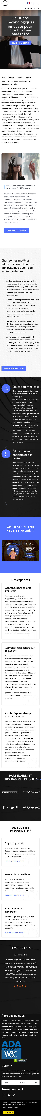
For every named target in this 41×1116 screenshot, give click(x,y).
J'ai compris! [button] (8, 1112)
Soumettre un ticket (13, 861)
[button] (3, 550)
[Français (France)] (29, 3)
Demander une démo (13, 895)
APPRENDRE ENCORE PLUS (16, 231)
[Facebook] (4, 1095)
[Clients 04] (9, 807)
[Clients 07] (31, 792)
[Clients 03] (9, 792)
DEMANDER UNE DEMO (20, 43)
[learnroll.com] (5, 3)
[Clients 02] (31, 807)
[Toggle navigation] (38, 3)
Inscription (28, 8)
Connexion (36, 8)
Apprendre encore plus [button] (11, 1107)
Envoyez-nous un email (14, 932)
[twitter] (14, 1095)
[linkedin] (9, 1095)
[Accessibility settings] (33, 3)
